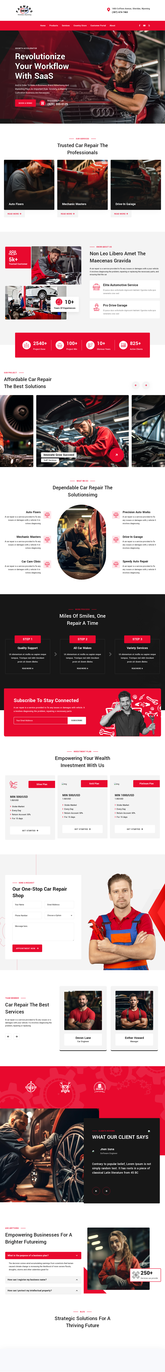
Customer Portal (98, 25)
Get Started (29, 830)
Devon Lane (83, 1038)
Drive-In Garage (125, 204)
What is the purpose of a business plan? (28, 1255)
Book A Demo (25, 103)
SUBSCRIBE (76, 720)
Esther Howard (134, 1038)
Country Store (80, 25)
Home (43, 25)
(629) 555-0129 (57, 104)
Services (66, 25)
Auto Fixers (16, 204)
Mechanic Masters (74, 204)
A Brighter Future (54, 455)
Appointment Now (26, 948)
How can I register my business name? (27, 1279)
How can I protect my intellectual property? (30, 1290)
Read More (14, 214)
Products (53, 25)
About (112, 25)
